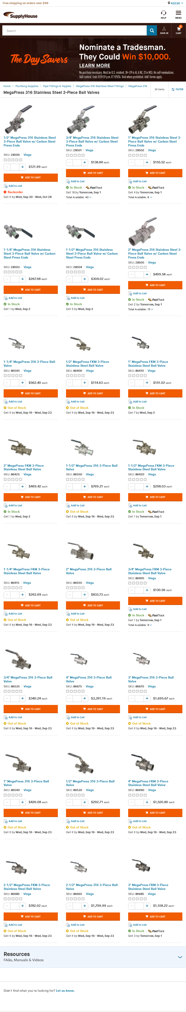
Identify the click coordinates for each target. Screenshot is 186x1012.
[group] (31, 160)
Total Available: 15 (139, 309)
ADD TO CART (33, 177)
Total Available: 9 (138, 625)
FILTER (179, 89)
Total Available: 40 (77, 197)
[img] (13, 159)
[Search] (152, 30)
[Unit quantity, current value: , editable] (14, 167)
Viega (27, 155)
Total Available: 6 (138, 197)
